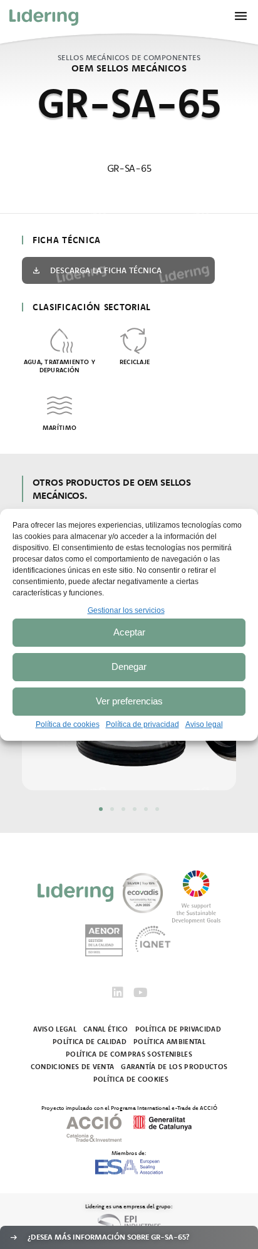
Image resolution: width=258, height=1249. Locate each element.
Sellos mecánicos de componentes (129, 57)
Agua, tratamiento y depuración (60, 366)
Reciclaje (135, 362)
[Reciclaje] (134, 339)
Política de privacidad (142, 724)
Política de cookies (68, 724)
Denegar (129, 666)
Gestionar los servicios (126, 610)
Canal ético (105, 1029)
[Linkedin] (117, 992)
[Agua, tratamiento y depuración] (59, 339)
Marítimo (59, 428)
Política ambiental (169, 1041)
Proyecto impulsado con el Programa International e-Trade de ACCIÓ (129, 1107)
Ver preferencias (129, 701)
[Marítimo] (59, 405)
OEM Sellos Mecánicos (129, 68)
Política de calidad (89, 1041)
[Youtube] (140, 992)
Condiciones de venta (73, 1066)
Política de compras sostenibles (129, 1054)
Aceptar (129, 632)
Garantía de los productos (174, 1066)
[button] (101, 809)
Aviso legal (204, 724)
